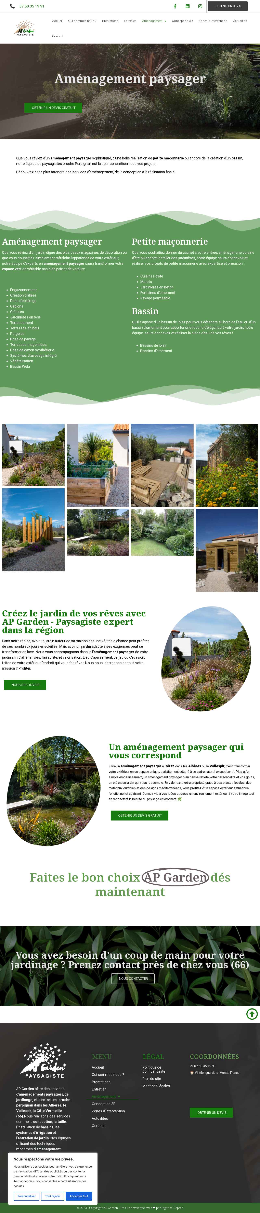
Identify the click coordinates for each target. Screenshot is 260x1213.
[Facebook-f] (175, 6)
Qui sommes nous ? (82, 21)
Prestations (110, 21)
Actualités (240, 21)
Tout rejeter (52, 1196)
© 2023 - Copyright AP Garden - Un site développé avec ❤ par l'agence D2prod (130, 1208)
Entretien (130, 21)
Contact (57, 36)
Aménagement (152, 21)
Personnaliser (26, 1196)
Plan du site (151, 1078)
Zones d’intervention (213, 21)
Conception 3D (182, 21)
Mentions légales (156, 1086)
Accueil (57, 21)
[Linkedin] (187, 6)
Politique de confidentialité (153, 1069)
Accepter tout (79, 1196)
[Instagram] (200, 6)
